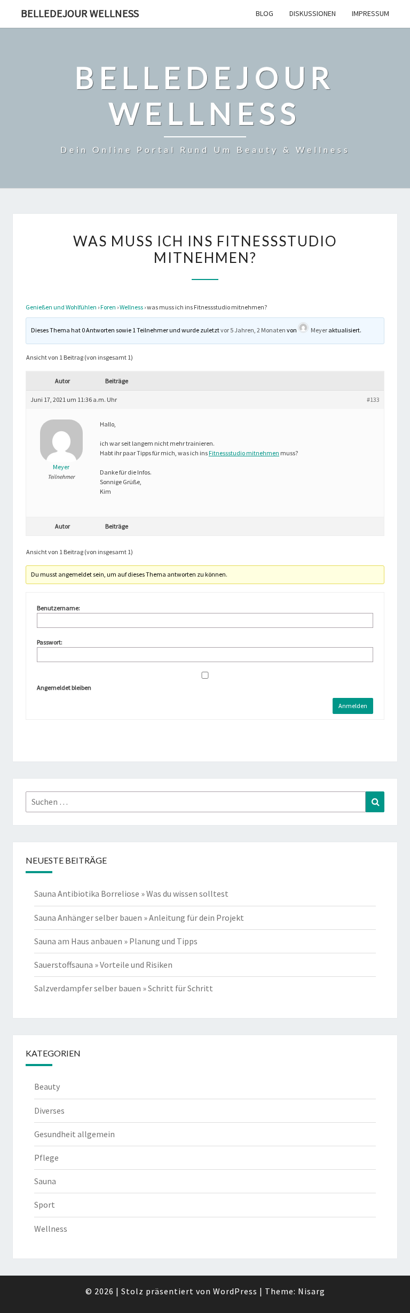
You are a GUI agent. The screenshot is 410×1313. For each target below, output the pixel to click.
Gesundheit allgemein (74, 1134)
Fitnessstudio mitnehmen (244, 453)
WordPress (235, 1291)
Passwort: (49, 642)
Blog (264, 13)
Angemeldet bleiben (64, 687)
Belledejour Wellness (80, 13)
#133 (373, 399)
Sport (44, 1204)
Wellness (131, 307)
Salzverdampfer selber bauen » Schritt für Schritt (123, 988)
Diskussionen (312, 13)
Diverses (49, 1110)
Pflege (46, 1157)
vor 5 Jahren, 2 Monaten (253, 330)
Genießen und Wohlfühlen (61, 307)
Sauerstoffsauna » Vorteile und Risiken (103, 964)
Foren (108, 307)
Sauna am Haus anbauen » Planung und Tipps (116, 941)
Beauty (47, 1086)
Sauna (45, 1181)
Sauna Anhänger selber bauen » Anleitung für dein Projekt (139, 917)
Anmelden (352, 706)
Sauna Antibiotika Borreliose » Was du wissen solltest (131, 893)
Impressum (370, 13)
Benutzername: (58, 608)
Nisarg (311, 1291)
